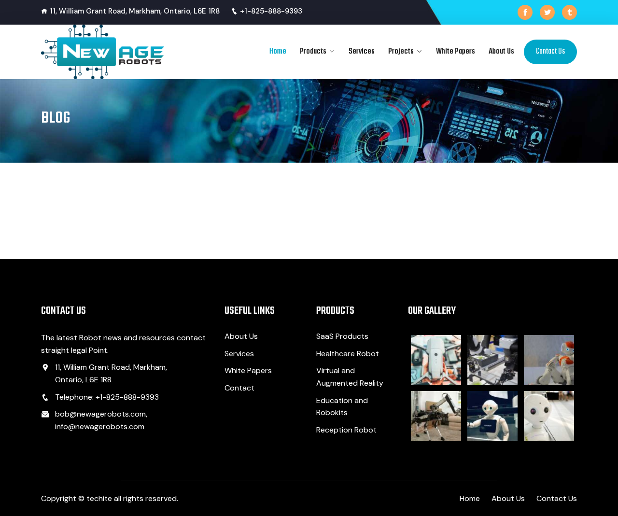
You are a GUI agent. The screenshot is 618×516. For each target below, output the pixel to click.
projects (401, 51)
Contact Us (550, 51)
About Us (501, 51)
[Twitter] (547, 12)
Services (362, 51)
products (313, 51)
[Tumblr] (569, 12)
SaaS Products (342, 336)
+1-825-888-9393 (271, 11)
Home (277, 51)
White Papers (455, 51)
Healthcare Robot (347, 354)
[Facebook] (525, 12)
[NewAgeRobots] (102, 52)
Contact (239, 388)
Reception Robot (346, 430)
